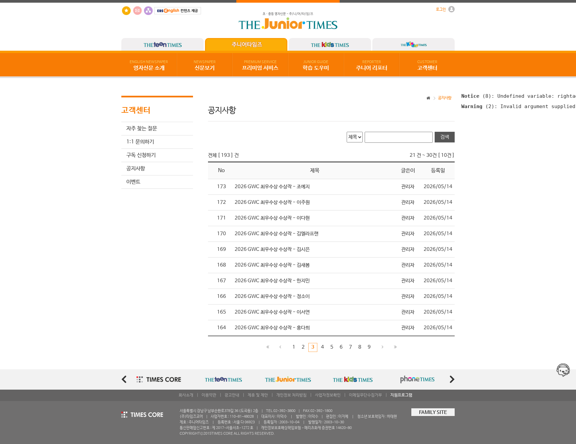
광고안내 (232, 395)
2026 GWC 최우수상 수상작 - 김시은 (272, 249)
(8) (476, 96)
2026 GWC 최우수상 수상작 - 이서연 (272, 312)
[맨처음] (267, 347)
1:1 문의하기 (140, 142)
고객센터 (427, 65)
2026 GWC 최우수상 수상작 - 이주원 (272, 202)
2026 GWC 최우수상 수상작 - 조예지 (272, 186)
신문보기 (205, 65)
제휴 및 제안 (258, 395)
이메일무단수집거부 (365, 395)
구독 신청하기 (141, 155)
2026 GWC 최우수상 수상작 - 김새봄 (272, 265)
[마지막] (395, 347)
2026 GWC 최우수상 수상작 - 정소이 (272, 296)
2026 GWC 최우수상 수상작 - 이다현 (272, 218)
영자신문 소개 (149, 65)
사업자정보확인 (328, 395)
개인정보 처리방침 (291, 395)
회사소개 (186, 395)
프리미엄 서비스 (260, 65)
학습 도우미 (316, 65)
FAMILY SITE (433, 412)
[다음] (382, 347)
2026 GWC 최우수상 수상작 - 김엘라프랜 (276, 234)
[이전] (280, 347)
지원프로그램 (401, 395)
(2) (477, 106)
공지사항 (135, 168)
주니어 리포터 (371, 65)
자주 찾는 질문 (141, 128)
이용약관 (209, 395)
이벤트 (133, 182)
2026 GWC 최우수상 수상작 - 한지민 (272, 281)
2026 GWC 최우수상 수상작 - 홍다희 (272, 328)
